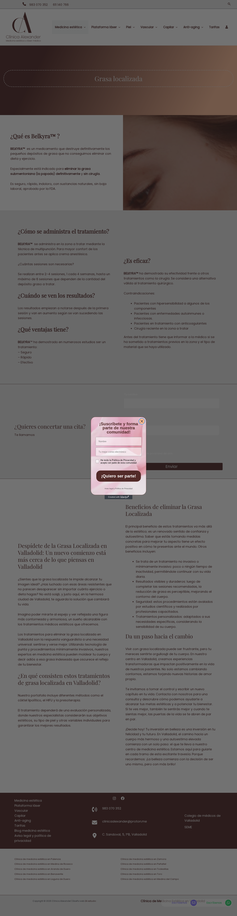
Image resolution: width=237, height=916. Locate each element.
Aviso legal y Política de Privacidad (119, 488)
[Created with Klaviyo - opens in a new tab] (118, 497)
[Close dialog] (142, 421)
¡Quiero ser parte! (118, 476)
